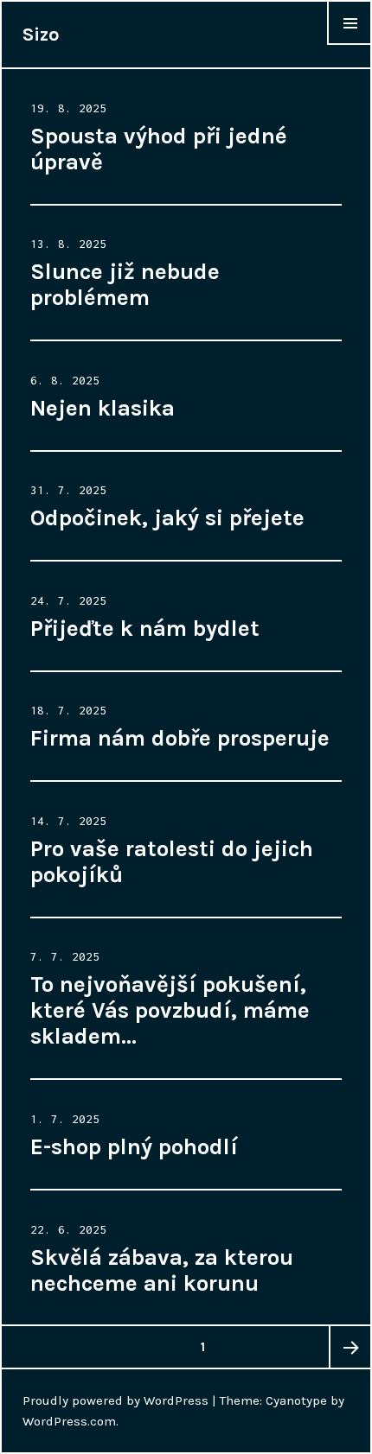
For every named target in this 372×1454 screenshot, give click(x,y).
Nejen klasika (102, 408)
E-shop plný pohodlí (134, 1146)
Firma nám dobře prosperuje (180, 738)
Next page (349, 1347)
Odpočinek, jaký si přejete (167, 518)
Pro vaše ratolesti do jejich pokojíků (171, 861)
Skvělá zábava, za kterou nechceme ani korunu (161, 1270)
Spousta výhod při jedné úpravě (158, 149)
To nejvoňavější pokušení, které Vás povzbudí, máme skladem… (170, 1010)
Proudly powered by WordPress (115, 1400)
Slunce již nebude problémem (125, 284)
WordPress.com (69, 1421)
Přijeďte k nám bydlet (145, 628)
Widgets (349, 44)
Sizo (41, 34)
